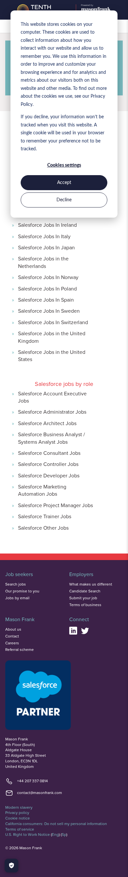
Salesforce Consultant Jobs (49, 452)
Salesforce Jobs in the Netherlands (43, 262)
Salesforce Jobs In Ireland (47, 224)
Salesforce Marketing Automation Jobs (42, 490)
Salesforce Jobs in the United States (51, 355)
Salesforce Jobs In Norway (48, 277)
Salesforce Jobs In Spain (46, 299)
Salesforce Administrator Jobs (52, 411)
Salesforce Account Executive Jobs (52, 397)
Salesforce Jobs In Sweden (49, 310)
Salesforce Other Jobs (43, 527)
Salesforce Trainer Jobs (44, 516)
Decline (64, 200)
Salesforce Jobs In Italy (44, 236)
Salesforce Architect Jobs (47, 423)
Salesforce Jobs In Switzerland (53, 322)
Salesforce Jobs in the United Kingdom (51, 337)
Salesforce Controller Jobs (48, 464)
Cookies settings (64, 165)
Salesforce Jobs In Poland (47, 288)
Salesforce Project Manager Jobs (55, 505)
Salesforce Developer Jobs (48, 475)
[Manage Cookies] (11, 865)
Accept (64, 182)
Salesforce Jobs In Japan (46, 247)
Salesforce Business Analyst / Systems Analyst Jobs (51, 438)
